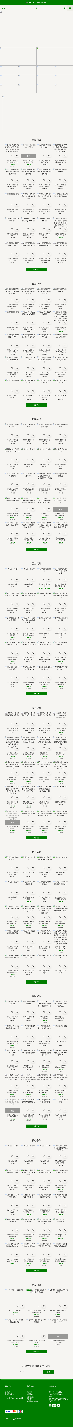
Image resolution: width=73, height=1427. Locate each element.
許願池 (29, 1400)
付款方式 (29, 1393)
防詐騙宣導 (30, 1398)
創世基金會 (8, 1393)
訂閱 (48, 1372)
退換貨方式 (30, 1394)
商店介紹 (7, 1391)
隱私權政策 (30, 1396)
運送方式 (29, 1391)
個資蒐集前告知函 (32, 1401)
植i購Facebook (9, 1394)
